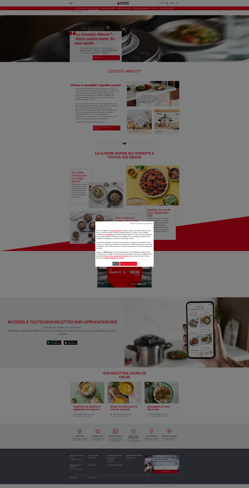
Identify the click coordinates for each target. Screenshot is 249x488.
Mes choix (116, 264)
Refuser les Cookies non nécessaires (141, 223)
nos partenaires (115, 230)
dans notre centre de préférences (117, 256)
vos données (109, 234)
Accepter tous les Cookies (129, 264)
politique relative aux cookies (114, 258)
